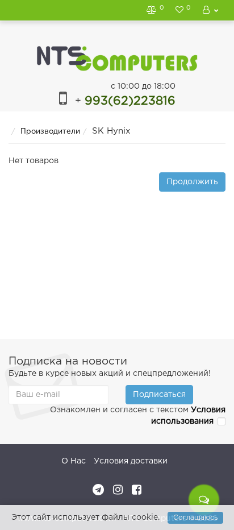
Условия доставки (131, 461)
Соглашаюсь (195, 518)
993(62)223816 (125, 101)
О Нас (73, 461)
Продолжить (192, 182)
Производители (50, 132)
